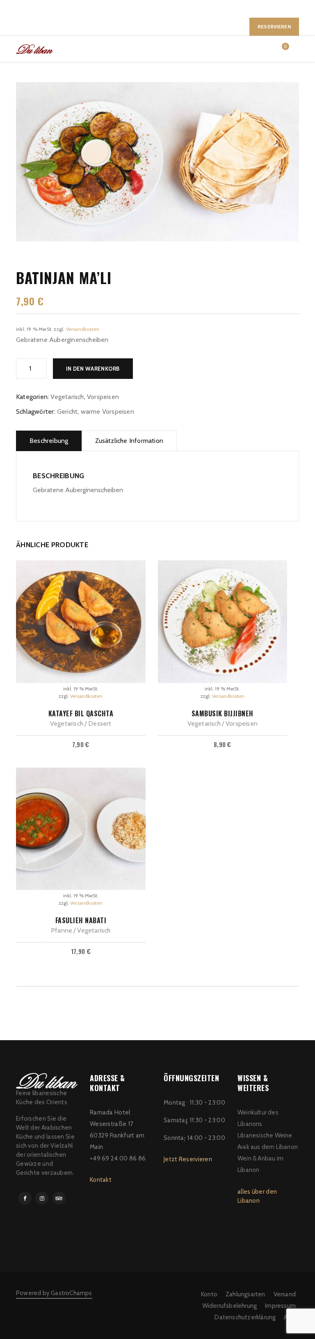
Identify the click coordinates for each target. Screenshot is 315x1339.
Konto (209, 1294)
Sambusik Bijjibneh (222, 713)
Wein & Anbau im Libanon (260, 1164)
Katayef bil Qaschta (81, 713)
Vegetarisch (67, 397)
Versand (285, 1294)
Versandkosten (83, 329)
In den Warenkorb (93, 368)
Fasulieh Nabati (81, 920)
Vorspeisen (103, 397)
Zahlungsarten (245, 1294)
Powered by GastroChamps (54, 1293)
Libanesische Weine (264, 1135)
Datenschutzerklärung (245, 1317)
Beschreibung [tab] (49, 441)
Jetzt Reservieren (188, 1159)
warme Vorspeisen (107, 411)
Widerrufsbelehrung (229, 1305)
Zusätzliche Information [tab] (129, 441)
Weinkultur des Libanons (257, 1118)
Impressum (280, 1305)
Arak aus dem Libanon (267, 1147)
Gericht (67, 411)
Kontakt (101, 1179)
